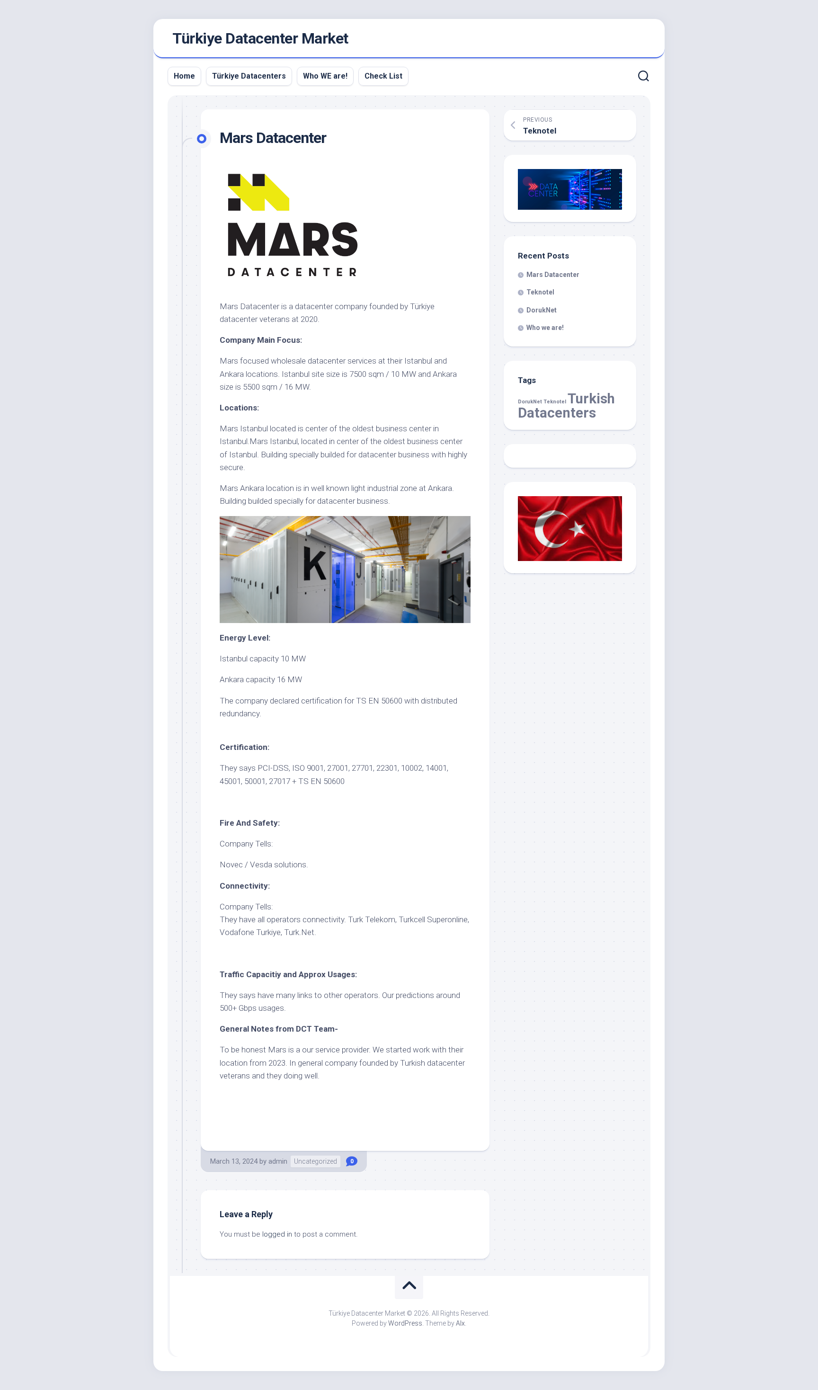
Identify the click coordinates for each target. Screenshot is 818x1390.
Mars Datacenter (552, 274)
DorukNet (541, 310)
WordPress (405, 1323)
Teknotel (540, 292)
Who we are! (545, 327)
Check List (383, 75)
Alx (460, 1323)
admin (277, 1161)
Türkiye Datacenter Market (260, 38)
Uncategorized (315, 1161)
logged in (277, 1234)
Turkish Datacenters (566, 406)
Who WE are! (325, 75)
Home (184, 75)
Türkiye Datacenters (249, 75)
